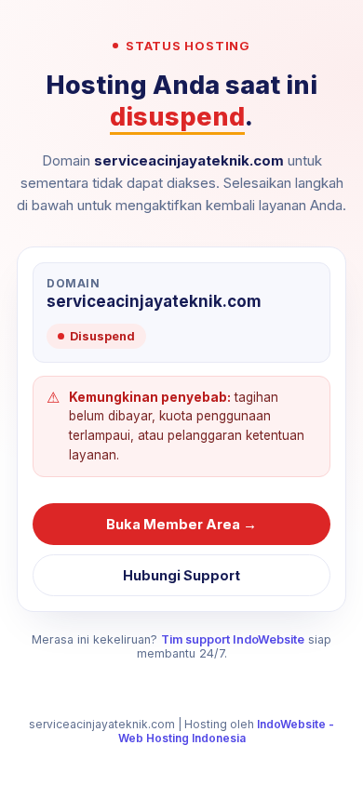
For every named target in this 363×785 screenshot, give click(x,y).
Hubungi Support (181, 575)
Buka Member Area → (181, 524)
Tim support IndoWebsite (232, 639)
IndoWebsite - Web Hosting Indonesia (226, 731)
